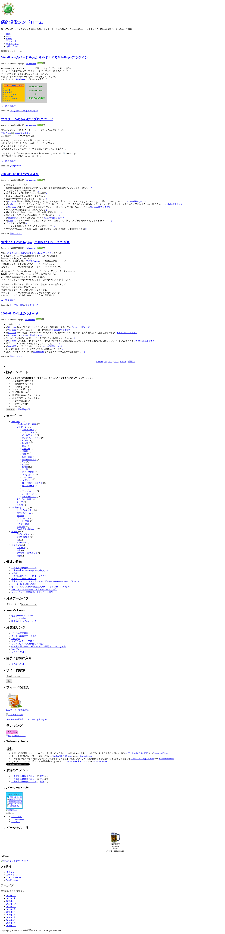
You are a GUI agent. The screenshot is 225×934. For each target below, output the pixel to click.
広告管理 (26, 449)
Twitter (25, 467)
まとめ (20, 505)
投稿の (11, 875)
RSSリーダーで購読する (17, 710)
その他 (18, 406)
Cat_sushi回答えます (135, 201)
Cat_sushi (12, 201)
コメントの (13, 877)
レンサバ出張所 (18, 618)
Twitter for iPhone (160, 753)
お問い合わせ (12, 46)
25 (117, 361)
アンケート (11, 41)
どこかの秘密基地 (19, 633)
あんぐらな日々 (18, 664)
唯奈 (42, 776)
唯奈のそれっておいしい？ (23, 621)
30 (121, 361)
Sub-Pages (20, 79)
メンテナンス (28, 432)
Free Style (15, 638)
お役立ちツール (24, 513)
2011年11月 (11, 904)
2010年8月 (11, 915)
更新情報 (21, 526)
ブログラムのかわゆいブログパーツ (27, 119)
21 (109, 361)
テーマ (20, 502)
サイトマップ (12, 44)
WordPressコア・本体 (26, 424)
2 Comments (31, 63)
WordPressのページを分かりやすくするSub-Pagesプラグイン (44, 57)
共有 (24, 446)
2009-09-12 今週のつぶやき (20, 174)
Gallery (9, 38)
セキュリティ (28, 486)
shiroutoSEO (38, 352)
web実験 (20, 516)
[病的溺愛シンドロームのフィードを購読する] (14, 708)
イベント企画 (23, 524)
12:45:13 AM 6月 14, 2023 (60, 756)
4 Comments (31, 180)
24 (115, 361)
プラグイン (22, 427)
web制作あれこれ (19, 507)
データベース (28, 494)
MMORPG (21, 542)
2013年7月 (11, 896)
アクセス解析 (28, 472)
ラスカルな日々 (18, 652)
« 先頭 (99, 361)
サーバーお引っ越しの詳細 (23, 584)
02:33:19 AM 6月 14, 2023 (137, 753)
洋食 (19, 550)
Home (8, 34)
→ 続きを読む (8, 106)
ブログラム (6, 133)
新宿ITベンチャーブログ (22, 641)
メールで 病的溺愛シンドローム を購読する (26, 719)
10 (105, 361)
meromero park (17, 819)
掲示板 (25, 451)
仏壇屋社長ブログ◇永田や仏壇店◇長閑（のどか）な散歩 (38, 646)
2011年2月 (11, 909)
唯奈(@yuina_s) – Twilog (22, 616)
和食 (19, 556)
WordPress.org (12, 880)
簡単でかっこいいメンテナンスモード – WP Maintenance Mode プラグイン (45, 581)
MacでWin (16, 649)
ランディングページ (31, 438)
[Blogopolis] (11, 810)
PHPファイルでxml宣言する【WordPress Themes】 (34, 589)
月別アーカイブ (13, 604)
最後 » (132, 361)
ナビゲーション (30, 111)
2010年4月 (11, 926)
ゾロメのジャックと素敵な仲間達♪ (27, 644)
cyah (41, 779)
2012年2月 (11, 898)
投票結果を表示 (23, 409)
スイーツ (21, 547)
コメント (26, 480)
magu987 (12, 218)
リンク (25, 440)
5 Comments (31, 125)
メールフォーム (29, 435)
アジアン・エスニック (27, 553)
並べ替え (26, 443)
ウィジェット (16, 111)
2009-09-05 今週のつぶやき (20, 313)
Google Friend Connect (26, 529)
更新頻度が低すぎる (24, 381)
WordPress (15, 422)
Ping (24, 462)
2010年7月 (11, 917)
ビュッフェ (16, 545)
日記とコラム (16, 233)
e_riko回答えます (173, 204)
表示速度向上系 (29, 459)
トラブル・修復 (17, 305)
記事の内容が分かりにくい (27, 395)
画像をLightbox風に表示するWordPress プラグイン (30, 253)
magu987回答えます (53, 218)
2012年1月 (11, 901)
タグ (24, 488)
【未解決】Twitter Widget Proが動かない (29, 570)
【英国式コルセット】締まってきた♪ (28, 576)
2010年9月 (11, 912)
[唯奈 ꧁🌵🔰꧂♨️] (9, 751)
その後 (14, 573)
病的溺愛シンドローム (22, 22)
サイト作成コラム (25, 510)
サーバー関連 (23, 521)
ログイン (10, 872)
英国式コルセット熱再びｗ (23, 578)
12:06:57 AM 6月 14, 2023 (76, 761)
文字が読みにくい (23, 401)
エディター (27, 477)
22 (111, 361)
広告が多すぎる (22, 386)
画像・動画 (27, 457)
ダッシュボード (29, 491)
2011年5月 (11, 906)
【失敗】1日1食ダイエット (23, 568)
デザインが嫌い (22, 404)
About (8, 36)
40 (123, 361)
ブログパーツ (16, 166)
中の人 (14, 531)
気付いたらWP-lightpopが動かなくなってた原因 (35, 242)
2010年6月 (11, 920)
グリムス (15, 822)
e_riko (10, 204)
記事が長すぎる (22, 392)
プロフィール (28, 429)
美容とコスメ (23, 537)
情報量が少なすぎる (24, 384)
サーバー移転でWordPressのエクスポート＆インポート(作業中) (40, 587)
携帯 (24, 454)
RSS (24, 464)
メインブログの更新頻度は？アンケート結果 (32, 592)
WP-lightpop (33, 261)
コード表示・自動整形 (32, 483)
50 (125, 361)
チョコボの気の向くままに (23, 636)
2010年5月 (11, 923)
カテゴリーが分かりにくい (27, 398)
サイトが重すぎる (23, 389)
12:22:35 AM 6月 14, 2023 (142, 759)
